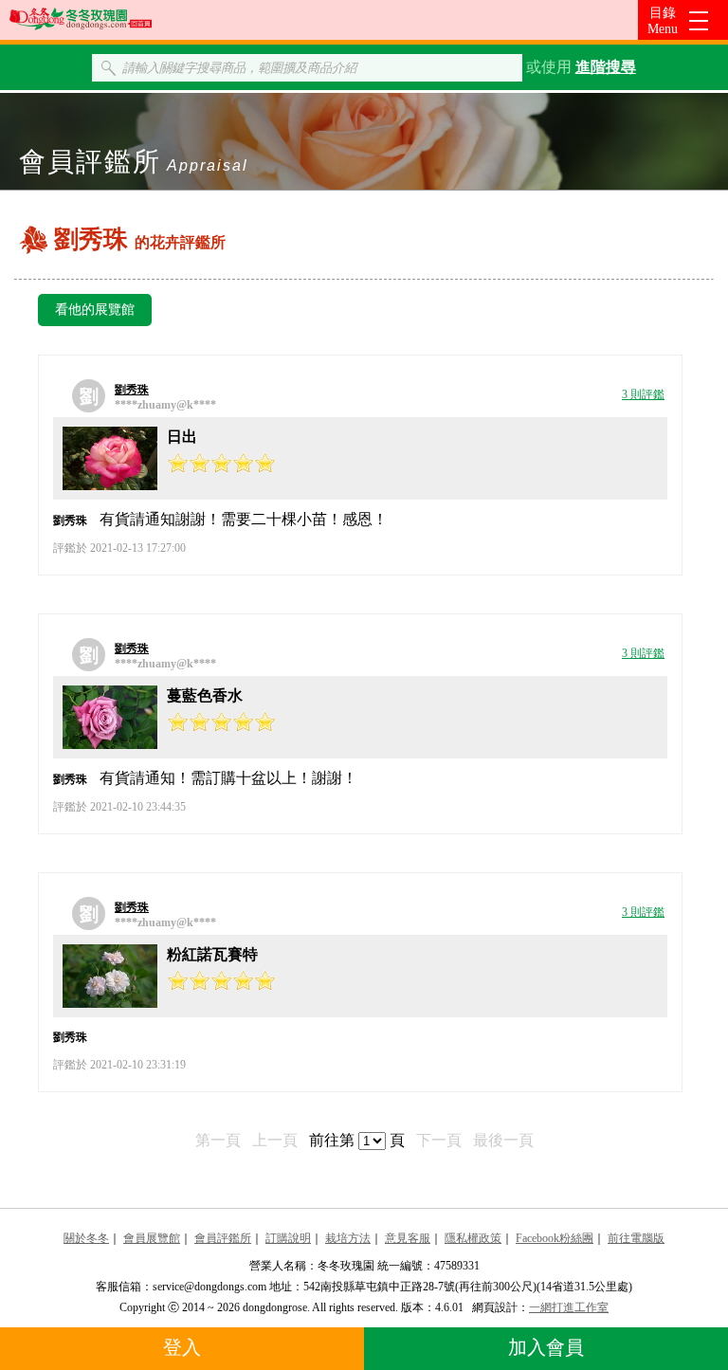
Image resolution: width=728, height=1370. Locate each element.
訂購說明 (288, 1238)
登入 (182, 1347)
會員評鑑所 (222, 1238)
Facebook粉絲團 (554, 1238)
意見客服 (407, 1238)
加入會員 (546, 1347)
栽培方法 (348, 1238)
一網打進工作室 (569, 1307)
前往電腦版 (636, 1238)
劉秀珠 (132, 389)
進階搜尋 (605, 67)
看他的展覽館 (95, 309)
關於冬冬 (86, 1238)
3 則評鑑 (643, 394)
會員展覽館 (151, 1238)
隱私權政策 (473, 1238)
